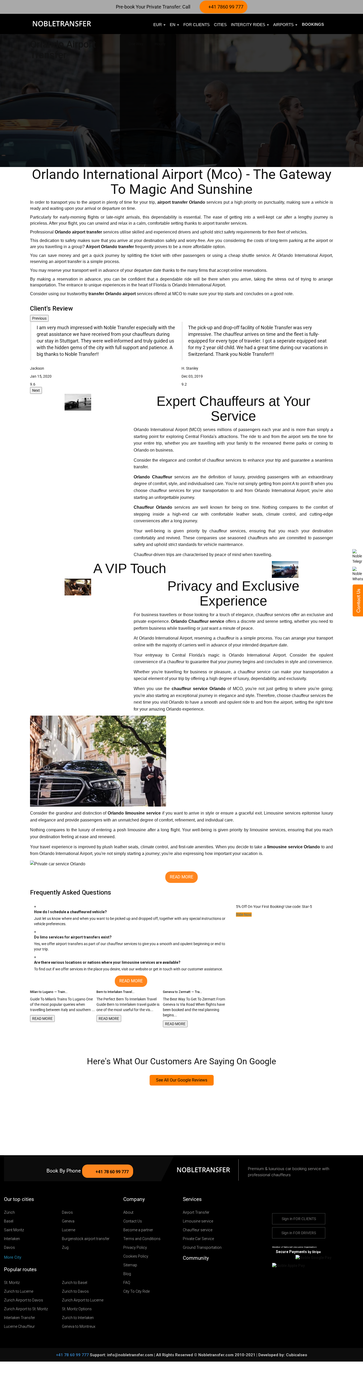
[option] (106, 354)
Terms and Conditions (142, 1239)
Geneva (68, 1221)
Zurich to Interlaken (78, 1318)
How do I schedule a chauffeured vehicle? (70, 912)
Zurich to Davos (75, 1291)
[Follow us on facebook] (194, 1271)
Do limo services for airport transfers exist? (73, 937)
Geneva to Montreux (78, 1326)
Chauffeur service (197, 1230)
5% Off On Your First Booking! (260, 906)
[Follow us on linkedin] (217, 1271)
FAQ (126, 1282)
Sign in (299, 1219)
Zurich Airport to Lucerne (82, 1300)
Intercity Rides (248, 24)
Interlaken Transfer (19, 1318)
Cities (220, 24)
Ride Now (244, 914)
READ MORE (42, 1019)
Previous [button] (39, 318)
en (173, 24)
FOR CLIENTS (196, 24)
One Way (136, 44)
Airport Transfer (196, 1212)
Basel (8, 1221)
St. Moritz (12, 1282)
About (128, 1212)
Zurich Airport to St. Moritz (26, 1309)
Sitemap (130, 1265)
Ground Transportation (202, 1247)
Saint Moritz (14, 1230)
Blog (127, 1274)
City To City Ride (136, 1291)
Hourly (160, 44)
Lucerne (68, 1230)
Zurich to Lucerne (18, 1291)
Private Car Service (198, 1239)
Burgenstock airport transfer (85, 1239)
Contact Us (132, 1221)
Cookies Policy (135, 1256)
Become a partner (138, 1230)
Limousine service (198, 1221)
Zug (65, 1247)
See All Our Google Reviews (181, 1080)
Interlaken (12, 1239)
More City (13, 1257)
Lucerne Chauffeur (19, 1326)
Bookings (313, 24)
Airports (284, 24)
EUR (158, 24)
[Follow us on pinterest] (209, 1271)
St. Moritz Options (77, 1309)
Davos (67, 1212)
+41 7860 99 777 (225, 7)
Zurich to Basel (74, 1282)
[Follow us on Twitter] (186, 1271)
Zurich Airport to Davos (23, 1300)
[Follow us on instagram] (201, 1271)
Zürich (9, 1212)
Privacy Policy (135, 1247)
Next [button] (36, 390)
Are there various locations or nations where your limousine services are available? (107, 962)
